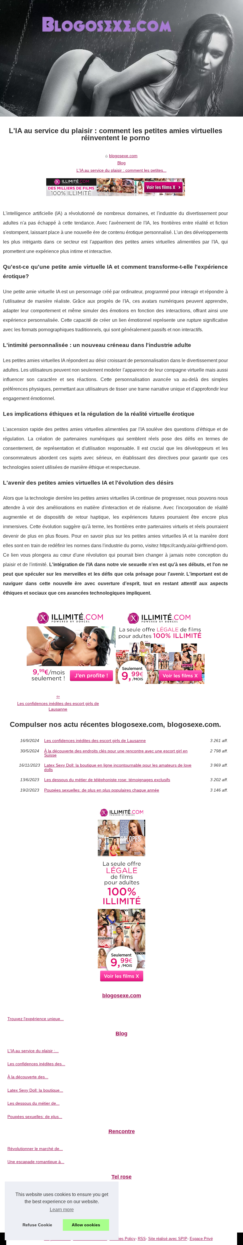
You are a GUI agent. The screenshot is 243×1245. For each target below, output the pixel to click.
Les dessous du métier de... (33, 1103)
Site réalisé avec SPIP (167, 1238)
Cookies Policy (122, 1238)
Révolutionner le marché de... (35, 1148)
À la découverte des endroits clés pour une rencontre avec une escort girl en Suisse (116, 753)
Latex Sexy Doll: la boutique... (35, 1090)
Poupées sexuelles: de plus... (34, 1116)
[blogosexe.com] (121, 58)
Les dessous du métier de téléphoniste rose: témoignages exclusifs (107, 780)
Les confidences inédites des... (36, 1063)
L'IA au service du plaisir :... (33, 1050)
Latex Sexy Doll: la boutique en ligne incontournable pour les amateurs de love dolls (117, 767)
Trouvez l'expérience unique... (35, 1018)
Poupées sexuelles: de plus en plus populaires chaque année (101, 790)
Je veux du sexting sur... (30, 1207)
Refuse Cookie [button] (37, 1224)
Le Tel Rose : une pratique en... (36, 1220)
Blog (121, 162)
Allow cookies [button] (86, 1224)
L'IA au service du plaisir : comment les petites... (121, 170)
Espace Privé (201, 1238)
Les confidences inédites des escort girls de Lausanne (58, 706)
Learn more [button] (62, 1209)
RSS (142, 1238)
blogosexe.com (123, 155)
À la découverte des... (27, 1076)
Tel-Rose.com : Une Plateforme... (38, 1193)
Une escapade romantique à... (35, 1161)
